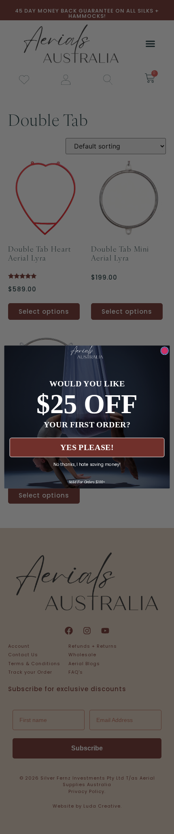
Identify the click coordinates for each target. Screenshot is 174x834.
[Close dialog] (164, 350)
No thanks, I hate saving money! (87, 464)
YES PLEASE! (87, 447)
